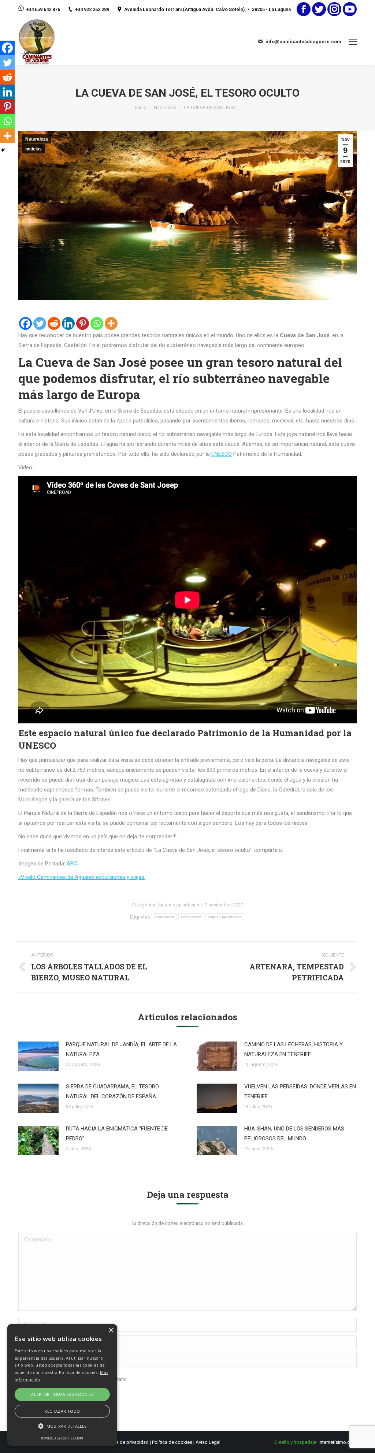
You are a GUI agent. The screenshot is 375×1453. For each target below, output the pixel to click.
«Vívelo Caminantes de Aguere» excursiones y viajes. (81, 877)
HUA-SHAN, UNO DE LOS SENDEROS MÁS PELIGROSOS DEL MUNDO (294, 1133)
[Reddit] (54, 323)
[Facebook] (25, 323)
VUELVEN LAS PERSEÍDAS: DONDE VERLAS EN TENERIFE (300, 1091)
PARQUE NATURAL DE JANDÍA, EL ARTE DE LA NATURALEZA (121, 1049)
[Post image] (38, 1056)
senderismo (191, 917)
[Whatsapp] (96, 323)
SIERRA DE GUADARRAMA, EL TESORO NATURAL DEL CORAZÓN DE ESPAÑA (112, 1091)
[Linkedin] (68, 323)
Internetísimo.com (338, 1442)
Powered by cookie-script (62, 1438)
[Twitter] (39, 323)
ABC (72, 863)
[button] (62, 1426)
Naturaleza (165, 107)
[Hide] (3, 150)
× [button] (111, 1330)
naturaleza (164, 917)
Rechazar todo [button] (62, 1411)
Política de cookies (172, 1442)
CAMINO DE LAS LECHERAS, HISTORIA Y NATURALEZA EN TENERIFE (293, 1049)
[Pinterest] (82, 323)
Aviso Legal (208, 1442)
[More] (111, 323)
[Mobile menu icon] (353, 42)
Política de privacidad (126, 1442)
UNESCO (221, 454)
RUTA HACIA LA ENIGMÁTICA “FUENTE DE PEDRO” (117, 1133)
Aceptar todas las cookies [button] (62, 1394)
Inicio (140, 107)
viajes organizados (224, 917)
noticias (33, 149)
